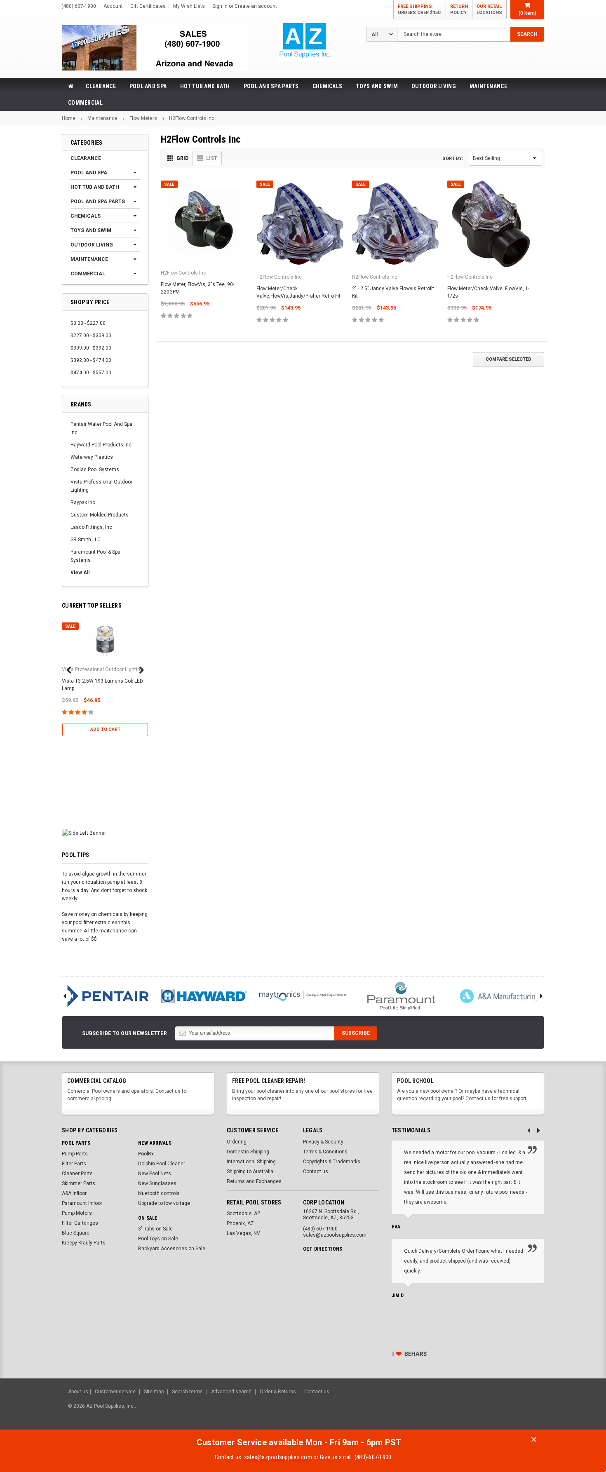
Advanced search (231, 1392)
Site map (154, 1392)
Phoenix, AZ (240, 1223)
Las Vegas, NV (243, 1233)
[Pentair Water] (105, 996)
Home (68, 118)
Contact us (315, 1171)
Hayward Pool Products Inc (101, 445)
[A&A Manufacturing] (500, 996)
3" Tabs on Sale (155, 1229)
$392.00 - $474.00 (90, 360)
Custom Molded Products (99, 515)
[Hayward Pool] (204, 996)
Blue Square (75, 1233)
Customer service (115, 1392)
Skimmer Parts (78, 1183)
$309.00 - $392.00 (90, 348)
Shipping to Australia (250, 1171)
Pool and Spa (148, 86)
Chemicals (327, 86)
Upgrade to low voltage (164, 1203)
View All (79, 572)
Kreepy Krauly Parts (84, 1243)
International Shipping (251, 1161)
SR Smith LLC (85, 539)
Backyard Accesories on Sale (171, 1248)
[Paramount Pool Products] (401, 996)
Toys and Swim (377, 86)
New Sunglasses (157, 1183)
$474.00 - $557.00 (90, 373)
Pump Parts (75, 1154)
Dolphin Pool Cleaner (161, 1164)
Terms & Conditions (325, 1152)
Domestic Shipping (248, 1152)
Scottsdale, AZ (244, 1213)
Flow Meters (143, 118)
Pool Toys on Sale (158, 1239)
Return (459, 9)
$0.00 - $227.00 (88, 323)
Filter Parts (74, 1164)
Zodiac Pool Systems (94, 469)
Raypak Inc (82, 502)
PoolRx (146, 1154)
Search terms (187, 1392)
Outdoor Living (433, 86)
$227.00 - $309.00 (90, 335)
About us (78, 1392)
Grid (182, 158)
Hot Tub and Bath (205, 86)
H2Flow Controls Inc (191, 118)
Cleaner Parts (77, 1173)
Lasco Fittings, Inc (91, 527)
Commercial (85, 102)
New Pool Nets (154, 1173)
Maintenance (488, 86)
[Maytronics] (302, 996)
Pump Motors (77, 1213)
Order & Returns (278, 1392)
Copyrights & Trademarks (331, 1161)
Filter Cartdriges (80, 1223)
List (211, 158)
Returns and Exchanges (254, 1181)
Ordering (237, 1142)
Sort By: (452, 158)
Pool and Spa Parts (271, 86)
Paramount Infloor (82, 1203)
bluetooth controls (159, 1193)
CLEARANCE (101, 86)
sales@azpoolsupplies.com (278, 1457)
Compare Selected (508, 359)
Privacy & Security (323, 1142)
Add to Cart (105, 729)
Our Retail (489, 9)
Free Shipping (420, 9)
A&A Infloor (74, 1193)
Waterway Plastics (91, 457)
